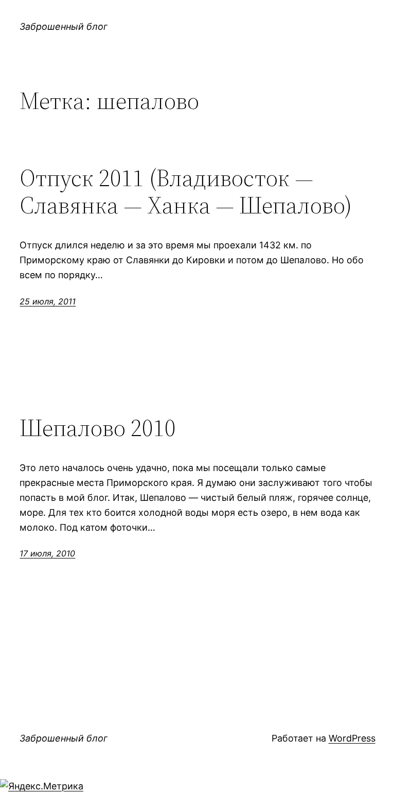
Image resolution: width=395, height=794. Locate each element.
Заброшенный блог (63, 26)
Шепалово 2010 (98, 427)
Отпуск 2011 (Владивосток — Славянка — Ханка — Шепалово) (186, 191)
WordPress (352, 738)
